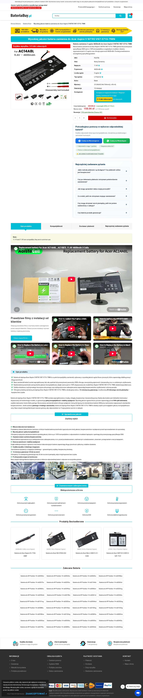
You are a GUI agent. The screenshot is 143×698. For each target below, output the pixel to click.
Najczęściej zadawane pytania (117, 226)
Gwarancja (116, 7)
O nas (13, 660)
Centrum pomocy (104, 7)
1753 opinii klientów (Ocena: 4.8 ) (91, 112)
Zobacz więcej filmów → (21, 338)
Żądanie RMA (53, 664)
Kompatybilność (56, 226)
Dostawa (88, 664)
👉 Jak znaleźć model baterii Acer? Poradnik (90, 154)
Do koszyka (111, 118)
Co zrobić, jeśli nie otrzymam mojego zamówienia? (96, 196)
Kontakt (127, 660)
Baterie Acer (27, 24)
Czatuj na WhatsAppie (118, 141)
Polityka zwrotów (55, 668)
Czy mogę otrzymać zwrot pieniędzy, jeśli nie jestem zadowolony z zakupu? (97, 204)
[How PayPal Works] (103, 685)
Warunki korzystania (18, 668)
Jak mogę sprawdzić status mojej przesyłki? (94, 189)
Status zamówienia (55, 671)
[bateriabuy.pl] (21, 16)
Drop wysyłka (90, 668)
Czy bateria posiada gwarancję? (89, 213)
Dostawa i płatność (86, 226)
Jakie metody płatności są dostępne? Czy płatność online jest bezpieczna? (99, 171)
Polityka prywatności (18, 671)
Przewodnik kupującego (86, 7)
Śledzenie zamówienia (93, 671)
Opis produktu (26, 226)
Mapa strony (128, 7)
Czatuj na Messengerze (90, 141)
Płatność (88, 660)
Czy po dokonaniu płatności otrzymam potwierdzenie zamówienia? (97, 181)
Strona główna (16, 24)
